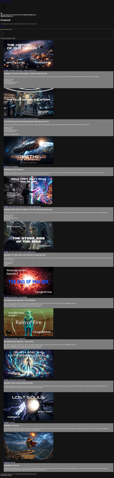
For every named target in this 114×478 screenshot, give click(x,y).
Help (6, 474)
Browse (3, 14)
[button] (1, 13)
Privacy (13, 474)
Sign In (11, 16)
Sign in (34, 14)
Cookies (17, 474)
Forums (7, 14)
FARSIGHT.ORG (18, 14)
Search (12, 14)
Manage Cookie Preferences (26, 474)
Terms (9, 474)
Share (2, 26)
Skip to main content (6, 1)
